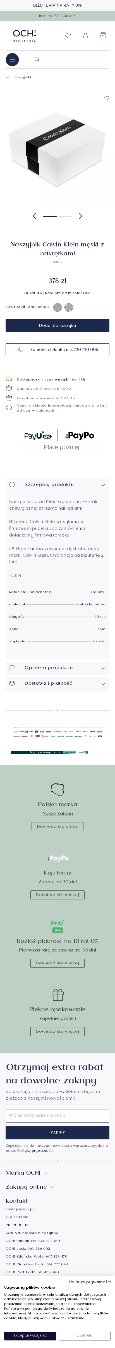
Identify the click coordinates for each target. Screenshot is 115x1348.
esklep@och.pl (19, 1210)
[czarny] (57, 307)
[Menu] (12, 59)
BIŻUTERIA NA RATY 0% (57, 5)
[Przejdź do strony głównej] (25, 36)
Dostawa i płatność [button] (48, 684)
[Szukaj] (37, 59)
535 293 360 (49, 1241)
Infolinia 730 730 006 (57, 16)
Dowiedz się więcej (57, 895)
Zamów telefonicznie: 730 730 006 (63, 350)
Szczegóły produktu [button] (49, 485)
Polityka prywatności (90, 1282)
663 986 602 (39, 1249)
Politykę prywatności (35, 1151)
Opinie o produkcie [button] (49, 668)
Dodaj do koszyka (57, 326)
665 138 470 (57, 1257)
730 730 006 (17, 1217)
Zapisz (57, 1133)
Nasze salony (57, 814)
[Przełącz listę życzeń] (106, 98)
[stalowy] (68, 307)
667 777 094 (57, 1265)
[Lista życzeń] (67, 37)
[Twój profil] (85, 38)
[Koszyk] (103, 37)
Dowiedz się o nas (57, 827)
